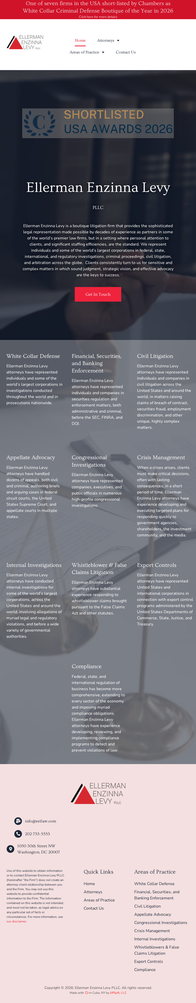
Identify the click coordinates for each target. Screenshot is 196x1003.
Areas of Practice (84, 52)
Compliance (87, 666)
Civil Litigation (155, 356)
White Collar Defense (33, 356)
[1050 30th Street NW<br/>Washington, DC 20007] (10, 849)
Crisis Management (161, 457)
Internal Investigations (34, 565)
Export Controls (156, 565)
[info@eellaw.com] (18, 821)
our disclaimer (16, 921)
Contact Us (126, 52)
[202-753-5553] (18, 834)
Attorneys (105, 40)
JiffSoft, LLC (118, 993)
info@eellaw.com (40, 821)
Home (80, 40)
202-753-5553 (37, 834)
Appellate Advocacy (30, 457)
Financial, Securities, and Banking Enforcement (96, 363)
